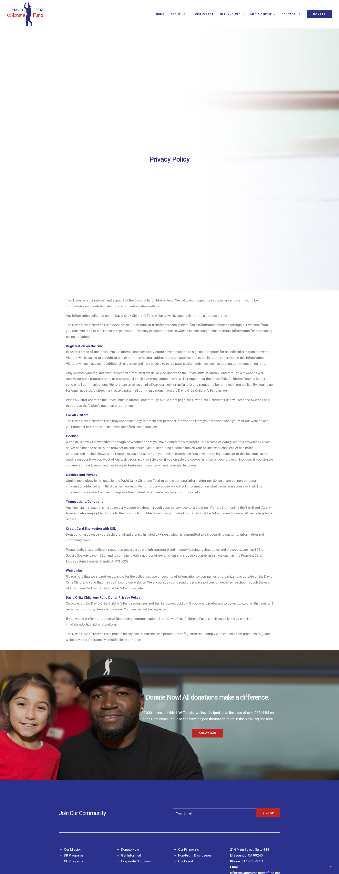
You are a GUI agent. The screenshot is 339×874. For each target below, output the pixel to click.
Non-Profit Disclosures (195, 855)
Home (160, 14)
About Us (178, 14)
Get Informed (131, 855)
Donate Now (208, 733)
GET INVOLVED (230, 14)
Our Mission (73, 849)
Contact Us (291, 14)
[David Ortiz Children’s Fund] (25, 14)
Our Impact (204, 14)
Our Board (185, 861)
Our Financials (188, 849)
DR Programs (74, 855)
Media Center (261, 14)
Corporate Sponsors (136, 861)
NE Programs (73, 861)
